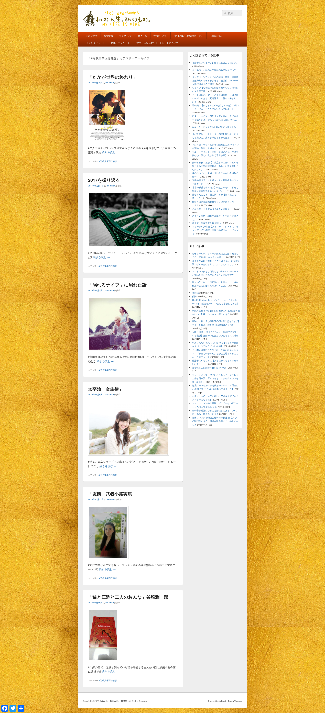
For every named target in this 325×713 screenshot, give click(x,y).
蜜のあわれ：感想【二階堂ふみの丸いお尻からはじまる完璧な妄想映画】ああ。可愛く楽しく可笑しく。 (215, 166)
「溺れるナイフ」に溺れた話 (117, 285)
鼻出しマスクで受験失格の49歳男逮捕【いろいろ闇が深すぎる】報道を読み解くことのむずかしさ (215, 421)
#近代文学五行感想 (108, 161)
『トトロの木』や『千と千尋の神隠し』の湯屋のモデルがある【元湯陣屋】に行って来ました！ (215, 98)
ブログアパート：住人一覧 (133, 35)
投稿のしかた (160, 35)
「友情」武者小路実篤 (110, 494)
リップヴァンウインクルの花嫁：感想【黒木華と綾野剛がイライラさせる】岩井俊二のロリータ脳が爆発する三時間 (215, 80)
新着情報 (108, 35)
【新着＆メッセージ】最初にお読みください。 (215, 62)
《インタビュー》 (95, 42)
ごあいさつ (92, 35)
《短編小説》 (216, 35)
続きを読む (110, 152)
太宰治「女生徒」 (105, 389)
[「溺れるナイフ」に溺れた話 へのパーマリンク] (115, 352)
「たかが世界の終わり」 (112, 77)
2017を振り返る (104, 180)
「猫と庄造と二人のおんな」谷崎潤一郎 (128, 597)
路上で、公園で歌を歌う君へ (206, 223)
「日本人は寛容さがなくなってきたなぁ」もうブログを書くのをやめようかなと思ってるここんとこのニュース (215, 353)
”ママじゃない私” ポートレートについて (157, 42)
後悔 (194, 296)
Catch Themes (235, 701)
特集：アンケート (120, 42)
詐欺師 (195, 292)
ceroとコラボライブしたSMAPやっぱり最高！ (215, 126)
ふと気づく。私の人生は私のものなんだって (214, 69)
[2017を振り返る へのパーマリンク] (128, 248)
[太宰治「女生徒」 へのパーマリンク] (128, 457)
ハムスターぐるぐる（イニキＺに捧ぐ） (212, 208)
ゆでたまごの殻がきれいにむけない (209, 367)
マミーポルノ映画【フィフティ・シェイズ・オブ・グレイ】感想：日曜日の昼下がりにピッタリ (215, 230)
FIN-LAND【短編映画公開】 (188, 35)
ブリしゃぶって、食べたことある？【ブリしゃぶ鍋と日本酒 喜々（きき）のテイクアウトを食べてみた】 (215, 378)
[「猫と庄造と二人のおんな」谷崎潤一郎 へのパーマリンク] (103, 663)
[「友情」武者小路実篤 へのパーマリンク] (108, 561)
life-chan (109, 82)
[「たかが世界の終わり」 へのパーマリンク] (107, 144)
